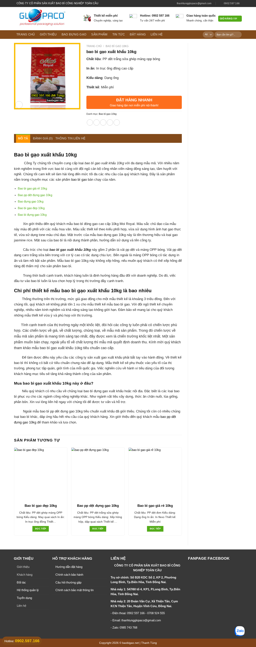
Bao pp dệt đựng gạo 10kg (35, 195)
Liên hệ (157, 34)
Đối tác (21, 582)
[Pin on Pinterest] (110, 122)
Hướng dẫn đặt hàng (68, 566)
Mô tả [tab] (23, 138)
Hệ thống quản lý (28, 590)
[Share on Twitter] (96, 122)
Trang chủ (25, 34)
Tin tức (118, 34)
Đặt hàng (138, 34)
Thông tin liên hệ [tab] (70, 138)
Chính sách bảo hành (69, 574)
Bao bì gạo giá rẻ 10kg (32, 188)
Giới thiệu (48, 34)
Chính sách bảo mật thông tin (74, 590)
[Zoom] (19, 104)
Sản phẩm (99, 34)
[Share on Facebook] (90, 122)
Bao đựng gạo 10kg (30, 201)
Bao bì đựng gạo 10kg (32, 214)
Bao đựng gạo (74, 34)
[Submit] (238, 34)
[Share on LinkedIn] (117, 122)
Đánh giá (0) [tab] (43, 138)
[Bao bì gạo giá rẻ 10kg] (155, 474)
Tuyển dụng (24, 598)
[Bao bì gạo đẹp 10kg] (40, 474)
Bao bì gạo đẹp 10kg (31, 208)
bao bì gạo (79, 179)
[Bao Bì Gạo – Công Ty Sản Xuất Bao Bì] (45, 18)
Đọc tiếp (40, 528)
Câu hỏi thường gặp (68, 582)
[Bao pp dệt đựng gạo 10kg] (97, 474)
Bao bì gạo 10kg (117, 46)
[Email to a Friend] (103, 122)
